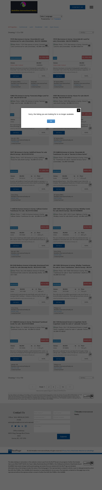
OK (51, 121)
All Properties (12, 27)
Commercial (23, 27)
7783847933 (34, 85)
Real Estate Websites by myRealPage (83, 451)
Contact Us (77, 7)
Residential (38, 27)
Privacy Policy (67, 451)
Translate (57, 19)
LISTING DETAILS (16, 76)
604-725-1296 (15, 368)
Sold (46, 27)
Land (31, 27)
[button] (77, 7)
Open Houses (54, 27)
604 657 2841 (15, 198)
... (57, 387)
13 (63, 387)
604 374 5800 (15, 85)
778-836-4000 (15, 142)
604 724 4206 (58, 311)
